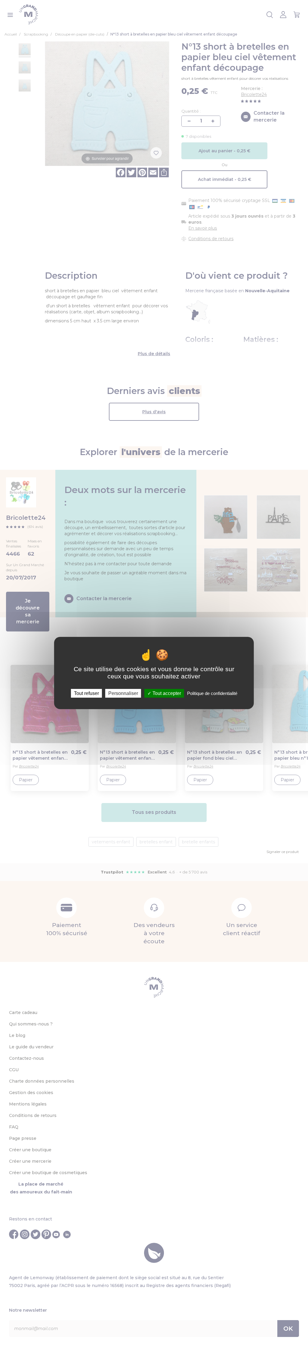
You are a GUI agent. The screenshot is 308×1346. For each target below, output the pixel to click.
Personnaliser (123, 693)
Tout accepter (166, 693)
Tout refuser (86, 693)
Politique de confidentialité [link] (212, 693)
